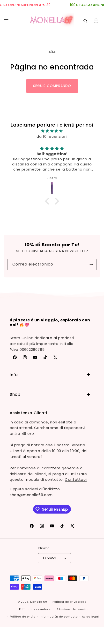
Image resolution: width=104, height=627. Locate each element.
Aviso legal (90, 616)
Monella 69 (38, 602)
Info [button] (14, 375)
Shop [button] (15, 394)
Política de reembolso (35, 609)
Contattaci (76, 479)
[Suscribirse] (91, 264)
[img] (52, 131)
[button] (6, 21)
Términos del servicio (73, 609)
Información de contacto (58, 616)
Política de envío (22, 616)
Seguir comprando (52, 85)
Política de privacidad (69, 602)
